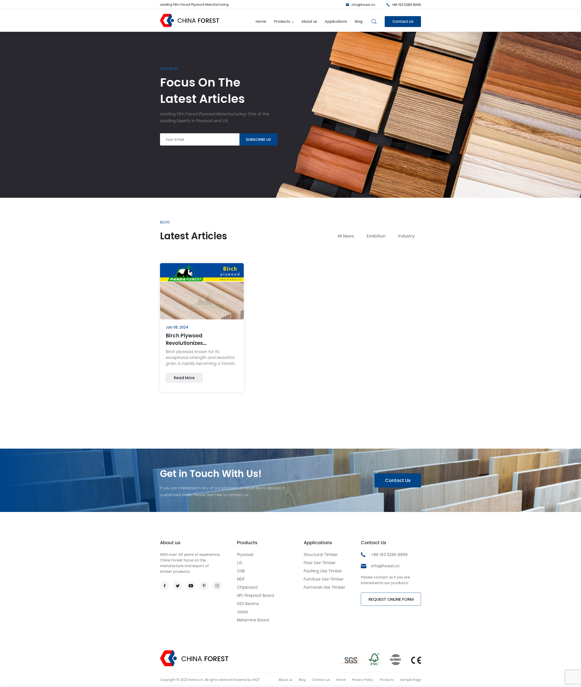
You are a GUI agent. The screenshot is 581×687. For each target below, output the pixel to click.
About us (309, 21)
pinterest (204, 585)
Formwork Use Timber (324, 587)
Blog (358, 21)
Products (282, 21)
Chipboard (247, 587)
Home (261, 21)
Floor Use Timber (320, 563)
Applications (336, 21)
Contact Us (403, 21)
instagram (217, 585)
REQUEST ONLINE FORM (391, 599)
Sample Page (410, 679)
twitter (177, 585)
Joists (242, 612)
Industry (406, 236)
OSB (241, 571)
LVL (240, 563)
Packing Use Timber (323, 571)
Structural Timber (321, 554)
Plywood (245, 554)
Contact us (321, 679)
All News (345, 236)
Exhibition (376, 236)
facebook (164, 585)
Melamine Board (253, 620)
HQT (256, 679)
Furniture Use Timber (324, 579)
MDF (241, 579)
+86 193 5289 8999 (406, 4)
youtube (190, 585)
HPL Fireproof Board (255, 595)
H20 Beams (248, 603)
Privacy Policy (362, 679)
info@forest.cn (363, 4)
